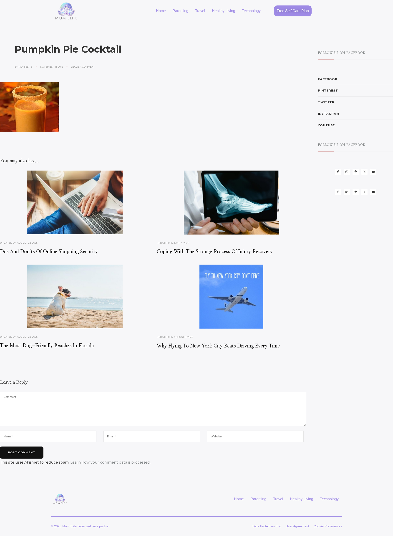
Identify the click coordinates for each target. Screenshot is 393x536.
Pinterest (328, 90)
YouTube (326, 125)
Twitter (326, 102)
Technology (251, 11)
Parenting (180, 11)
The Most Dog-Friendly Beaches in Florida (47, 345)
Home (161, 11)
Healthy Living (223, 11)
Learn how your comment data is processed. (110, 462)
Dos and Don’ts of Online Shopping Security (49, 251)
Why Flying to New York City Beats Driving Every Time (218, 346)
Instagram (328, 113)
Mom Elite (25, 66)
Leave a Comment (83, 66)
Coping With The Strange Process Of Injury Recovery (215, 251)
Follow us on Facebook (341, 53)
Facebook (327, 79)
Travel (200, 11)
